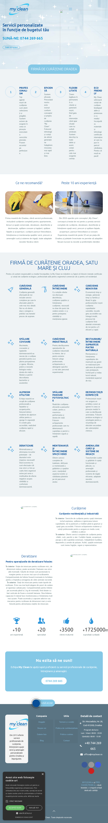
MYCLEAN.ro (87, 782)
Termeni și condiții (66, 722)
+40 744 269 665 (93, 745)
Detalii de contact (11, 47)
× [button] (42, 774)
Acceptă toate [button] (15, 808)
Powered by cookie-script (24, 817)
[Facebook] (84, 765)
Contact (66, 741)
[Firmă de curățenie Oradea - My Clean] (19, 9)
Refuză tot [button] (34, 808)
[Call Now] (35, 703)
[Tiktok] (91, 765)
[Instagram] (98, 765)
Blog (42, 741)
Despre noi (41, 728)
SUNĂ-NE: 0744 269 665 (23, 38)
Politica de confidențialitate (67, 728)
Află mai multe (33, 796)
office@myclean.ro (93, 754)
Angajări (41, 722)
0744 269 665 (54, 681)
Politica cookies (66, 734)
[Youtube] (91, 771)
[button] (24, 813)
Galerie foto (41, 734)
